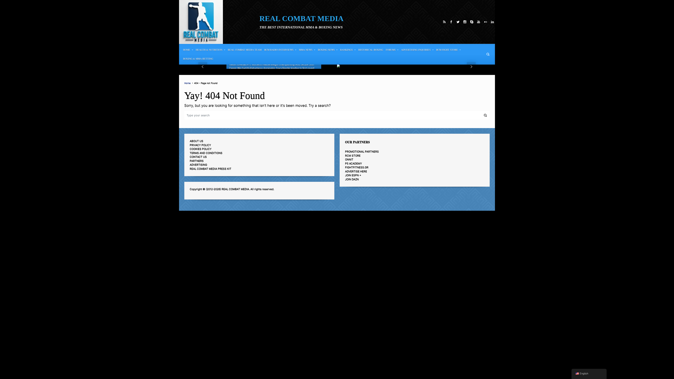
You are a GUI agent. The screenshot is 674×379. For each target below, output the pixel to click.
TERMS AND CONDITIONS (206, 153)
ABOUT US (196, 141)
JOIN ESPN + (353, 175)
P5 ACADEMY (353, 163)
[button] (202, 67)
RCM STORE (353, 155)
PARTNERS (197, 160)
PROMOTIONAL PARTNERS (362, 151)
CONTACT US (198, 156)
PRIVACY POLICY (200, 145)
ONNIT (349, 159)
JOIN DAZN (352, 179)
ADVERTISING (198, 164)
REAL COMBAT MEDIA (301, 18)
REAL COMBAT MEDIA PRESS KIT (210, 168)
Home (187, 83)
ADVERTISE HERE (356, 171)
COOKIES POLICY (201, 149)
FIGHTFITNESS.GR (356, 167)
